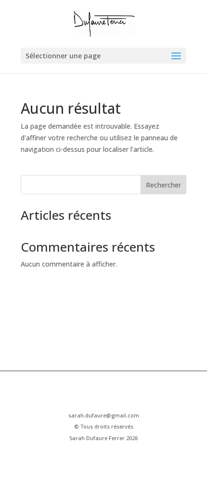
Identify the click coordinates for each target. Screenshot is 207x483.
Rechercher (163, 184)
